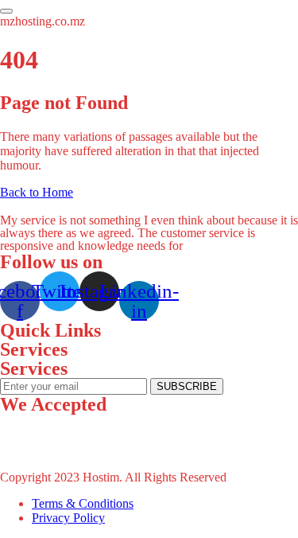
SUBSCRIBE (187, 386)
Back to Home (36, 192)
